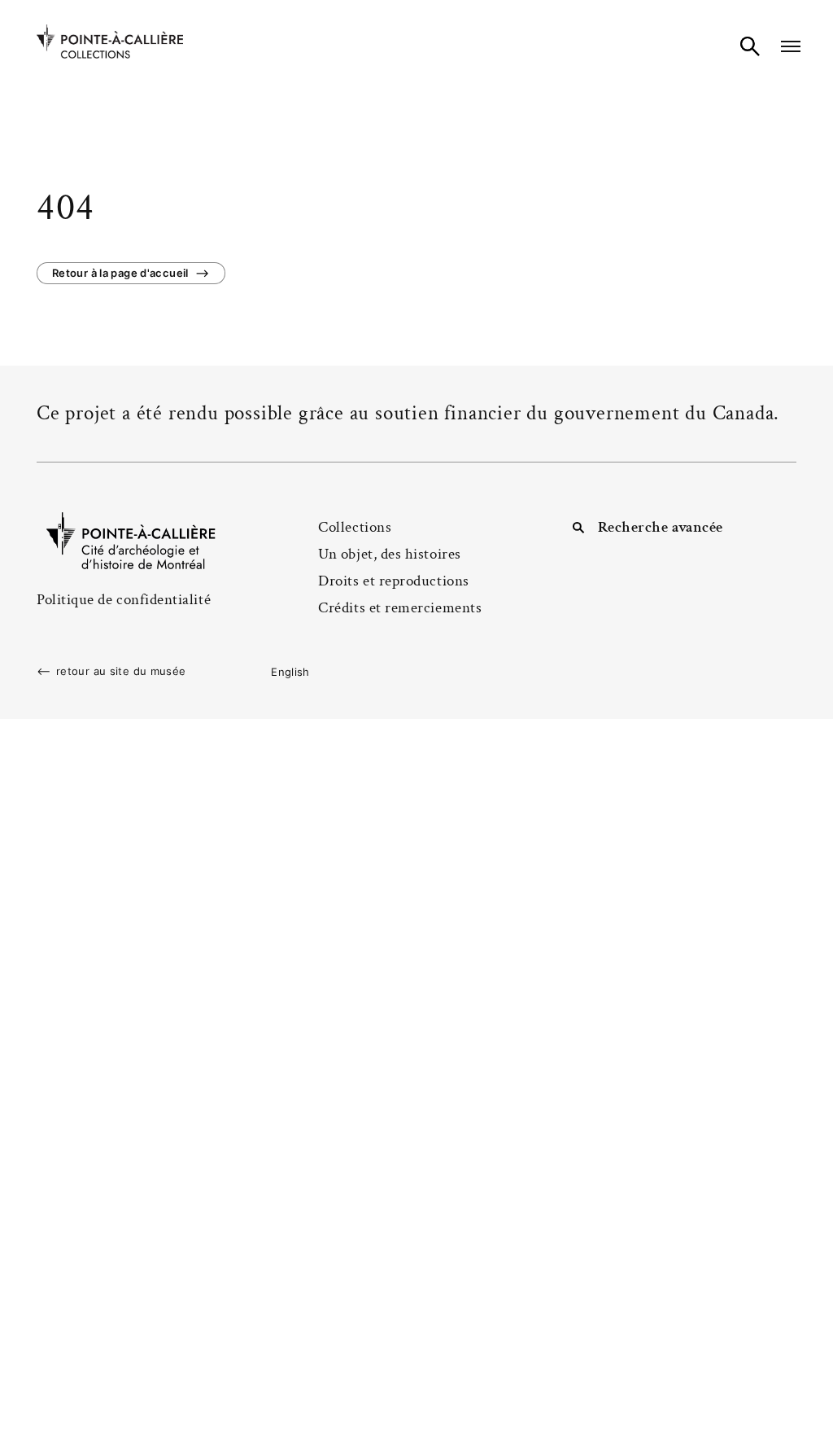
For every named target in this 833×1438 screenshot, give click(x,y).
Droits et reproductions (393, 581)
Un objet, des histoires (389, 554)
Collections (354, 527)
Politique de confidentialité (124, 600)
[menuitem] (290, 671)
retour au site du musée (121, 671)
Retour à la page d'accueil (120, 272)
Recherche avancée (660, 527)
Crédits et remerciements (400, 608)
